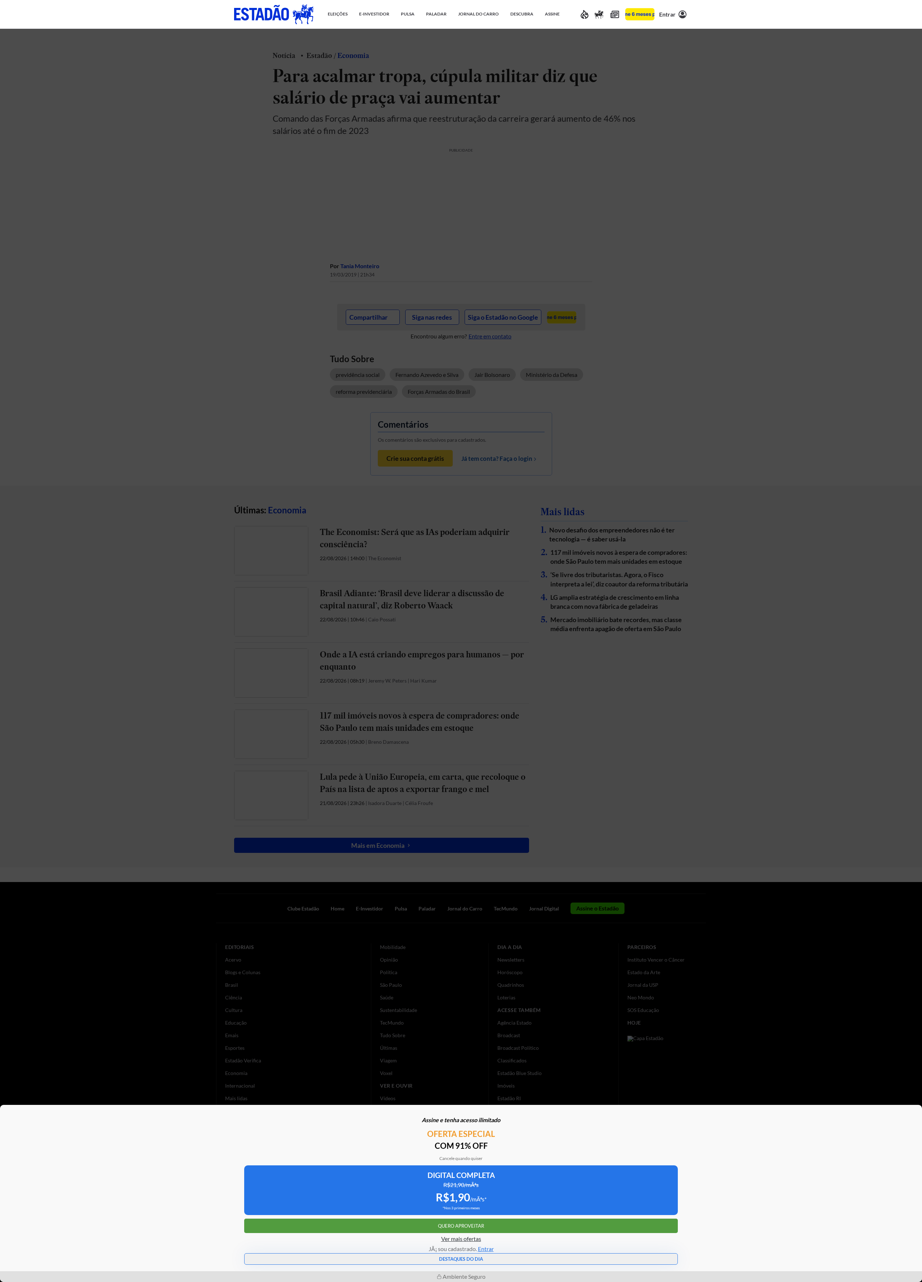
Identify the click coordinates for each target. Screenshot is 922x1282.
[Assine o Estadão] (640, 14)
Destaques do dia (461, 1259)
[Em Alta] (584, 14)
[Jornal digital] (615, 14)
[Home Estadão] (273, 14)
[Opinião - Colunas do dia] (599, 14)
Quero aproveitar (461, 1226)
